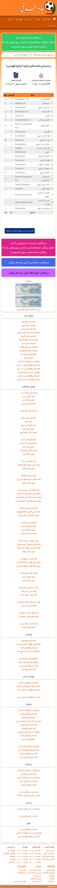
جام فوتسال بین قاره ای (28, 658)
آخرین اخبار (50, 850)
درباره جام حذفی (35, 870)
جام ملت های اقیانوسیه (28, 350)
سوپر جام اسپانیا (28, 483)
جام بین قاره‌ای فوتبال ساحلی (28, 686)
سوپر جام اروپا (28, 429)
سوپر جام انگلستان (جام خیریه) (28, 501)
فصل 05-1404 (34, 850)
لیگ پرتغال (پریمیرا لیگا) (28, 540)
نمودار (37, 19)
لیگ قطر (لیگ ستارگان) (28, 613)
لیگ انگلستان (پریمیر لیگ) (28, 490)
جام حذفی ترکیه (28, 577)
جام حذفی (46, 19)
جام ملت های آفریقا (28, 336)
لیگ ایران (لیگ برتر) (28, 392)
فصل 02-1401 (34, 859)
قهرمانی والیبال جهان (28, 714)
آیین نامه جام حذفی (34, 873)
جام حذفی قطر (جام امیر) (28, 616)
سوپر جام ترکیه (28, 580)
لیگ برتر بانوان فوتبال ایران (28, 836)
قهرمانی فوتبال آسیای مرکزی (28, 379)
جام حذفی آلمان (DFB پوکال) (28, 512)
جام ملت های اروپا (28, 325)
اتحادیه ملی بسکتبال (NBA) (28, 795)
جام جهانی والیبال (28, 717)
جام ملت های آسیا (28, 343)
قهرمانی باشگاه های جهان (28, 746)
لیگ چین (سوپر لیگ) (28, 594)
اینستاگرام (22, 873)
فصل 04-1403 (34, 853)
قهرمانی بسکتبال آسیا (28, 781)
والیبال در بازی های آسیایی (29, 732)
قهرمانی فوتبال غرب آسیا (28, 376)
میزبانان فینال (36, 878)
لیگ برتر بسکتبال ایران (28, 792)
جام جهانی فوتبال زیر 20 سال (28, 365)
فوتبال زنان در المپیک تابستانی (28, 833)
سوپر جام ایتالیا (28, 468)
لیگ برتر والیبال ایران (28, 753)
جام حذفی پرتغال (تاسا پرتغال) (28, 544)
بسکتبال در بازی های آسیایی (28, 777)
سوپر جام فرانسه (28, 530)
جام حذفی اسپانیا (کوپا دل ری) (28, 479)
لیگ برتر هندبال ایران (28, 816)
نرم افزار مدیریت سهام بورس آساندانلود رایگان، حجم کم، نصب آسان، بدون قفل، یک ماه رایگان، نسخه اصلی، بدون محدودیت (28, 247)
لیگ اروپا (28, 421)
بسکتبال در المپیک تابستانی (28, 770)
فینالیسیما (28, 358)
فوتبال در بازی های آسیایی (28, 372)
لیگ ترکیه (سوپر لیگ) (28, 573)
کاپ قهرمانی (36, 881)
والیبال (12, 859)
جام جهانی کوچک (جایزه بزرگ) (28, 644)
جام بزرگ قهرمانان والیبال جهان (28, 721)
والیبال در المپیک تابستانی (28, 710)
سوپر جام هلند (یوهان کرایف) (28, 566)
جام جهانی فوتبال (28, 321)
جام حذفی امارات (28, 627)
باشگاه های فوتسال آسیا (28, 662)
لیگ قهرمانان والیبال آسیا (28, 750)
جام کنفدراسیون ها (28, 354)
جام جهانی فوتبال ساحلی (28, 682)
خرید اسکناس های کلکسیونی (28, 309)
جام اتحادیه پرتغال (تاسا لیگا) (28, 548)
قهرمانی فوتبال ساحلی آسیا (28, 690)
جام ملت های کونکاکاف (28, 347)
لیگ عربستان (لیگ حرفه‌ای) (28, 602)
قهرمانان (19, 19)
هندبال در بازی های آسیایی (28, 809)
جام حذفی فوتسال (28, 669)
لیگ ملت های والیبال (28, 724)
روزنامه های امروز (48, 856)
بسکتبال (11, 862)
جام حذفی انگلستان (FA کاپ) (28, 493)
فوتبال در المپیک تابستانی (28, 361)
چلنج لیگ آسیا (28, 447)
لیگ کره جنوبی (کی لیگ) (29, 587)
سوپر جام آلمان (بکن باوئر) (28, 515)
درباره (10, 19)
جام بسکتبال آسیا (28, 785)
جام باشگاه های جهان (28, 410)
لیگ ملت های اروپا (28, 329)
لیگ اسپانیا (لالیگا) (28, 475)
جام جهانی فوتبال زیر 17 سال (28, 368)
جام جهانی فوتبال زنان (28, 829)
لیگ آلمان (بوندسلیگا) (28, 508)
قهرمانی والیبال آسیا (28, 735)
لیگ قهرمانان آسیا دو (28, 443)
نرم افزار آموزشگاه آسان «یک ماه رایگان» (28, 272)
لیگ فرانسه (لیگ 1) (28, 522)
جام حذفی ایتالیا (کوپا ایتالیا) (28, 465)
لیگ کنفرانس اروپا (28, 425)
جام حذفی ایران (28, 396)
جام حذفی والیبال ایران (28, 757)
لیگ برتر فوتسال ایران (28, 666)
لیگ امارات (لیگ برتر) (29, 623)
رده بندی (28, 19)
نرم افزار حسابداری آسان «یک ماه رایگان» (28, 262)
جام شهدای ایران (28, 403)
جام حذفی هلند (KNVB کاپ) (28, 562)
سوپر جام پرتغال (28, 551)
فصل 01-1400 (34, 862)
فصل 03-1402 (34, 856)
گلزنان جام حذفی (48, 859)
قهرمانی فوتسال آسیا (28, 647)
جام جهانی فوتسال (28, 640)
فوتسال (12, 856)
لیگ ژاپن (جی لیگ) (28, 591)
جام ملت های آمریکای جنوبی (28, 332)
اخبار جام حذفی (48, 853)
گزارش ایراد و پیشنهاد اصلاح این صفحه (19, 230)
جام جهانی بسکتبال (28, 774)
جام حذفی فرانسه (28, 526)
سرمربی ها (37, 876)
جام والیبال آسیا (28, 739)
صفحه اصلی (49, 847)
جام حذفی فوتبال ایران (37, 8)
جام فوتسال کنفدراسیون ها (28, 651)
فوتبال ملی (11, 850)
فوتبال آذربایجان (20, 881)
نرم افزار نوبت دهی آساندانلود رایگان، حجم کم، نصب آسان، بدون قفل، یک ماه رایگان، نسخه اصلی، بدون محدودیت (28, 42)
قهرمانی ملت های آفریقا (28, 339)
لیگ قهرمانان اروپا (28, 418)
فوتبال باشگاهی (9, 853)
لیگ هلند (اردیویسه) (28, 559)
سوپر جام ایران (28, 400)
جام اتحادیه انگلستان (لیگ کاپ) (28, 497)
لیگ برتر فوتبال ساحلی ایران (28, 697)
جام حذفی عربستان (28, 605)
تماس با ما (51, 25)
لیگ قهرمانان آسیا (28, 439)
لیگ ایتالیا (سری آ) (28, 461)
